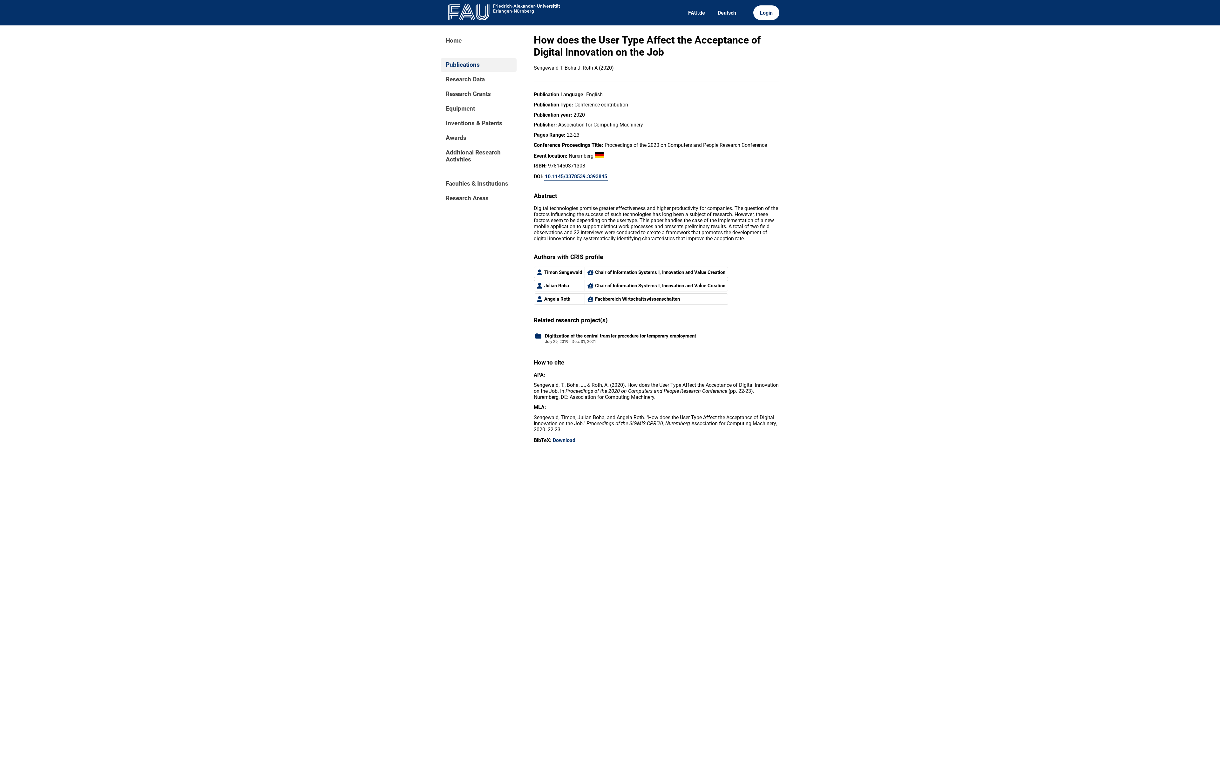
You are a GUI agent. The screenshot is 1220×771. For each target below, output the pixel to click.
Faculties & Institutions (477, 183)
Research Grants (468, 94)
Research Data (465, 79)
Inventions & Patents (474, 123)
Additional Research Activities (473, 156)
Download (564, 440)
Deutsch (727, 13)
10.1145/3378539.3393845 (576, 177)
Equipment (460, 108)
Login (766, 13)
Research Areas (467, 198)
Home (454, 40)
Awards (456, 137)
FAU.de (696, 13)
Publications (463, 64)
